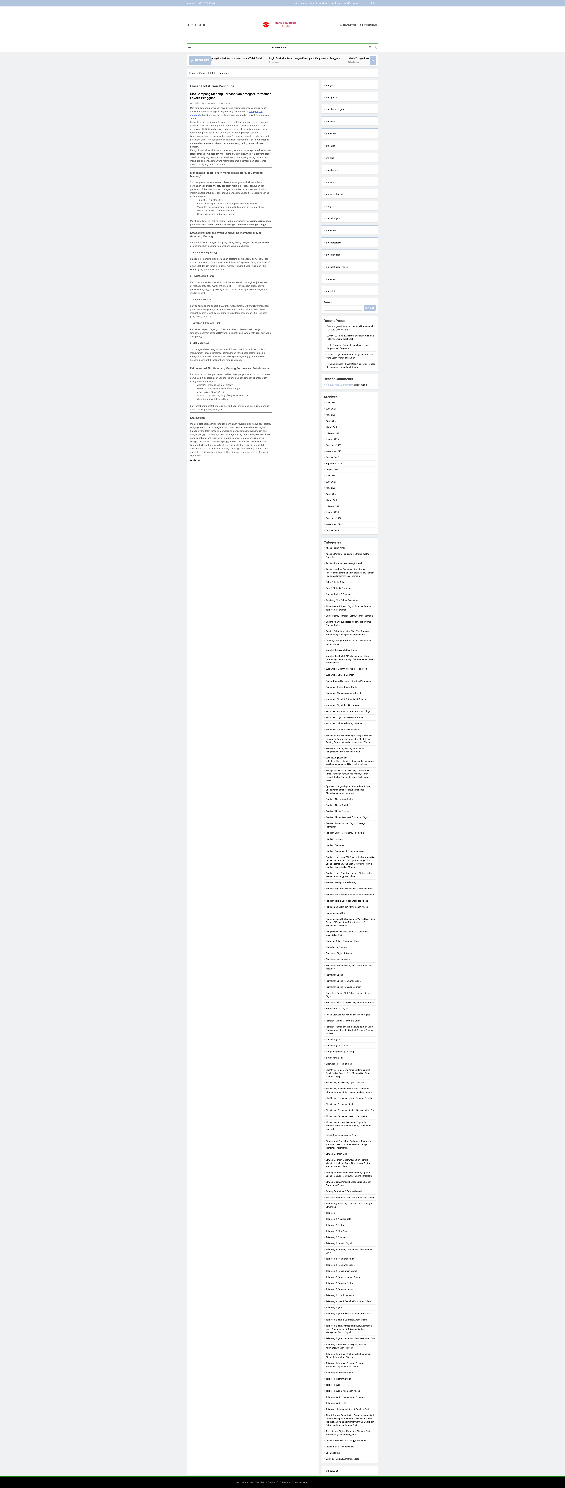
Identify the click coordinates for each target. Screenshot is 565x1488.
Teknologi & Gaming (335, 1237)
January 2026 (332, 439)
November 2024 (333, 524)
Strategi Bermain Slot (336, 1154)
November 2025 (333, 451)
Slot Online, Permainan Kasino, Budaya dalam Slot (350, 1110)
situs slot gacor (333, 218)
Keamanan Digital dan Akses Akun (342, 705)
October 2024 (332, 530)
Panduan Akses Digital (337, 805)
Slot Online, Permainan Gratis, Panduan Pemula (349, 1098)
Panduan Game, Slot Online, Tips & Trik (345, 832)
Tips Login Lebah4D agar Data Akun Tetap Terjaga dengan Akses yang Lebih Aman (315, 58)
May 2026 (330, 414)
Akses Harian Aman (335, 548)
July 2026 (330, 402)
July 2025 (330, 475)
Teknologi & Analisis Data (338, 1219)
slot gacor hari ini (334, 194)
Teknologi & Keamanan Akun (340, 1258)
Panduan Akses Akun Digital (339, 799)
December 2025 (333, 445)
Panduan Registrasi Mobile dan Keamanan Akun (349, 888)
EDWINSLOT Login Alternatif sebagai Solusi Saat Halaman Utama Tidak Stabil (319, 3)
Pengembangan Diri (335, 913)
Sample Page (279, 47)
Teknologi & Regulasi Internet (340, 1289)
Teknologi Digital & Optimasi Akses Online (346, 1319)
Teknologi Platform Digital (339, 1379)
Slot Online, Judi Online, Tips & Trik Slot (345, 1082)
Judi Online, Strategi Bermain (340, 675)
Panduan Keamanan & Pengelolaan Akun (345, 851)
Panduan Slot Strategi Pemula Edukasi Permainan (350, 894)
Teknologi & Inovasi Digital (339, 1243)
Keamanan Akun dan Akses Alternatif (344, 693)
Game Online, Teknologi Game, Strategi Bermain (349, 615)
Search (328, 302)
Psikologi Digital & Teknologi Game (343, 1020)
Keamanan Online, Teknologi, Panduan (344, 723)
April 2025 (331, 494)
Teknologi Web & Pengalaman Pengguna (345, 1397)
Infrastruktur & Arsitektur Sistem (342, 650)
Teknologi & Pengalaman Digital (341, 1271)
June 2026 (331, 408)
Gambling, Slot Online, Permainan (342, 600)
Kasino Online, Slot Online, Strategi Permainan (348, 681)
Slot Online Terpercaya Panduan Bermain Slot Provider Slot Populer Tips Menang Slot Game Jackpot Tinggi (348, 1073)
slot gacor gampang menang (340, 1051)
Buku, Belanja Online (336, 582)
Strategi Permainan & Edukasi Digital (344, 1191)
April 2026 (331, 421)
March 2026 (331, 427)
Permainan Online (334, 975)
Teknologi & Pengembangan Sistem (343, 1277)
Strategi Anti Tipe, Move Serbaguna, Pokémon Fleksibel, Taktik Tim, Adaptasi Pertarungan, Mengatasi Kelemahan (348, 1144)
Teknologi (330, 1213)
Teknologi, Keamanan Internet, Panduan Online (348, 1409)
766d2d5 (197, 103)
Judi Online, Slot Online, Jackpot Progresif (346, 669)
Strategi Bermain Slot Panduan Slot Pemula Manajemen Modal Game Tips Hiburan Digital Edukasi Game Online (348, 1163)
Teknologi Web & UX (336, 1403)
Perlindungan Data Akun (337, 947)
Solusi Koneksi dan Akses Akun (341, 1135)
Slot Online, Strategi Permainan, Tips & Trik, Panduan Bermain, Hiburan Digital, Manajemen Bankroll (348, 1125)
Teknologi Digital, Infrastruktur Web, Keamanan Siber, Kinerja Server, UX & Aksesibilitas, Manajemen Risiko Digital (349, 1329)
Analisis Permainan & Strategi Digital (344, 563)
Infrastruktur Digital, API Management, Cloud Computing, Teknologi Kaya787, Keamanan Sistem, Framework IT (350, 659)
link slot (330, 158)
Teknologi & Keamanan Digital (340, 1265)
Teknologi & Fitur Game (337, 1231)
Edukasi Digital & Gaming (338, 594)
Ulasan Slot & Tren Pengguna (340, 1446)
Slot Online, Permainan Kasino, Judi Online (346, 1116)
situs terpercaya (334, 242)
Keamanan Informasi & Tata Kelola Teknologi (348, 711)
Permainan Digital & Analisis (340, 953)
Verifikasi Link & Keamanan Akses (342, 1459)
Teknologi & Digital (335, 1225)
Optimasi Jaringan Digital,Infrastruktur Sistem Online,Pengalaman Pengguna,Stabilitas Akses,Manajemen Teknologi (348, 789)
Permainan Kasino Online (338, 959)
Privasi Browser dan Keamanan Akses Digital (348, 1014)
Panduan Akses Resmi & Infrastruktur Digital (347, 817)
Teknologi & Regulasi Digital (339, 1283)
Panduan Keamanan (335, 845)
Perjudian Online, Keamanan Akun (342, 941)
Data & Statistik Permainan (339, 588)
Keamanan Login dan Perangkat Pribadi (345, 717)
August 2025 (332, 469)
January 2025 (332, 512)
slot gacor (331, 133)
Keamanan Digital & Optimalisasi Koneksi (346, 699)
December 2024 (333, 518)
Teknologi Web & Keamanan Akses (343, 1391)
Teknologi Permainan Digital (339, 1372)
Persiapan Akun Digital (337, 1008)
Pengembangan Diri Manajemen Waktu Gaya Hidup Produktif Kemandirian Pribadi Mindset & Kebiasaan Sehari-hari (350, 922)
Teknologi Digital (334, 1307)
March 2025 (331, 500)
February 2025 (332, 506)
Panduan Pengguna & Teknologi (341, 882)
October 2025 (332, 457)
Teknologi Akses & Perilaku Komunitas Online (348, 1301)
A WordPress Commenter (339, 384)
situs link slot (332, 170)
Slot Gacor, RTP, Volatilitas (339, 1063)
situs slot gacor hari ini (337, 267)
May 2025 (330, 487)
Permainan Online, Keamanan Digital (343, 981)
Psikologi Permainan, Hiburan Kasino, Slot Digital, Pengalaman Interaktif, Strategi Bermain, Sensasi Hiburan (350, 1030)
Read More (195, 460)
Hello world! (361, 384)
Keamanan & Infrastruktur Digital (342, 687)
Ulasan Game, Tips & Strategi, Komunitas (346, 1440)
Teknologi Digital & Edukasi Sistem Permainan (348, 1313)
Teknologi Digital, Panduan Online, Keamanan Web (350, 1338)
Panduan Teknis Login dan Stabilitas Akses (347, 901)
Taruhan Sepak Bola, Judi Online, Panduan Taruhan (350, 1197)
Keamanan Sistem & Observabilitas (343, 729)
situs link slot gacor (335, 109)
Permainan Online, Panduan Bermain (343, 987)
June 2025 (331, 481)
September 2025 (334, 463)
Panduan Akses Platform (338, 811)
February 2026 (332, 433)
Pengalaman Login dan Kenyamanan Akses (347, 907)
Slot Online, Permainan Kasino (340, 1104)
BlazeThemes (302, 1482)
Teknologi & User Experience (340, 1295)
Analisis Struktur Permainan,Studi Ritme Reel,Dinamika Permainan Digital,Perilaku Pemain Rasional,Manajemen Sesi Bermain (350, 572)
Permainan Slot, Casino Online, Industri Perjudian (350, 1002)
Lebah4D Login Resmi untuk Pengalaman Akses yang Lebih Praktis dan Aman (222, 58)
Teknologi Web (333, 1385)
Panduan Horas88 (334, 839)
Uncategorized (333, 1453)
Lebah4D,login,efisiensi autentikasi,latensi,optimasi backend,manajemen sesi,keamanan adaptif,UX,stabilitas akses (350, 761)
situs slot (330, 121)
